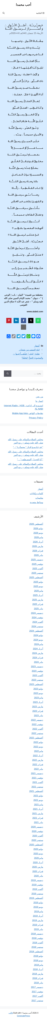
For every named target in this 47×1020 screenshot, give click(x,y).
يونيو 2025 (38, 586)
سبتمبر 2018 (37, 947)
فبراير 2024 (37, 657)
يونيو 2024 (38, 640)
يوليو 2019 (38, 902)
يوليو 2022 (38, 742)
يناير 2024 (38, 662)
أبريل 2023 (38, 702)
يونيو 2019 (38, 907)
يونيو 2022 (38, 746)
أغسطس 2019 (36, 898)
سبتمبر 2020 (37, 840)
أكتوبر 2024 (37, 622)
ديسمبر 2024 (37, 613)
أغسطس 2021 (36, 791)
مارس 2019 (37, 920)
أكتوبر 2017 (37, 996)
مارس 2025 (37, 599)
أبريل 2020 (38, 862)
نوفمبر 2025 (37, 564)
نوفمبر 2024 (37, 617)
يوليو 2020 (38, 849)
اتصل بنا (39, 401)
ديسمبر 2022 (37, 720)
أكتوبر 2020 (37, 836)
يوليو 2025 (38, 582)
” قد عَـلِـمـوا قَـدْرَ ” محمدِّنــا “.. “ (28, 447)
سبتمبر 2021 (37, 787)
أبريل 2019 (38, 916)
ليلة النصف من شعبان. (29, 350)
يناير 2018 (38, 982)
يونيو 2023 (38, 693)
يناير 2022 (38, 769)
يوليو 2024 (38, 635)
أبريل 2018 (38, 969)
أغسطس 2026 (36, 524)
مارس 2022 (37, 760)
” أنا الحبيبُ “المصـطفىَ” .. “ (30, 459)
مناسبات (39, 498)
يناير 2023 (38, 715)
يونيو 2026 (38, 533)
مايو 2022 (38, 751)
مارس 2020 (37, 867)
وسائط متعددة (36, 502)
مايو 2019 (38, 911)
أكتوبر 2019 (37, 889)
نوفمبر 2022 (37, 724)
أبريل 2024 (38, 648)
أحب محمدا (23, 4)
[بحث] (7, 373)
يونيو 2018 (38, 960)
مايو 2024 (38, 644)
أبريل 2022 (38, 755)
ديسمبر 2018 (37, 934)
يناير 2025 (38, 608)
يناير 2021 (38, 822)
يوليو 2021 (38, 795)
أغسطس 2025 (36, 577)
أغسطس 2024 (36, 631)
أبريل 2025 (38, 595)
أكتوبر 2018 (37, 942)
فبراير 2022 (37, 764)
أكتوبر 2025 (37, 568)
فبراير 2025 (37, 604)
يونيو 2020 (38, 853)
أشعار (37, 346)
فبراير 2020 (37, 871)
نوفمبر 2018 (37, 938)
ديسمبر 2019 (37, 880)
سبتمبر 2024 (37, 626)
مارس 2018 (37, 974)
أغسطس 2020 (36, 844)
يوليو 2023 (38, 689)
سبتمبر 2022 (37, 733)
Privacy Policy (36, 418)
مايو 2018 (38, 965)
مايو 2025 (38, 591)
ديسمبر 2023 (37, 666)
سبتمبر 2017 (37, 1000)
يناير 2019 (38, 929)
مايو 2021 (38, 804)
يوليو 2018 (38, 956)
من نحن (39, 396)
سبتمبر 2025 (37, 573)
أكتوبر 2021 (37, 782)
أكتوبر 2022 (37, 729)
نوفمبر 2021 (37, 778)
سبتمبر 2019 (37, 893)
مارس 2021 (37, 813)
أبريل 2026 (38, 542)
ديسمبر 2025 (37, 559)
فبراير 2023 (37, 711)
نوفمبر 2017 (37, 991)
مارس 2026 (37, 546)
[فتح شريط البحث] (3, 13)
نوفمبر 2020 (37, 831)
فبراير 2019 (37, 925)
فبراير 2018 (37, 978)
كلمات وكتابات (36, 493)
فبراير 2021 (37, 818)
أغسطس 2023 (36, 684)
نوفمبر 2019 (37, 885)
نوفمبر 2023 (37, 671)
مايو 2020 (38, 858)
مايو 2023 (38, 697)
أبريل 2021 (38, 809)
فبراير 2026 (37, 550)
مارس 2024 (37, 653)
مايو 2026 (38, 537)
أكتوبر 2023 (37, 675)
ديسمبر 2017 (37, 987)
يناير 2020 (38, 876)
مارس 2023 (37, 706)
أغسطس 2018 (36, 951)
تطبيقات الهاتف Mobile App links (27, 413)
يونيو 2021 (38, 800)
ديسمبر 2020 (37, 827)
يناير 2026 (38, 555)
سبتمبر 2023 (37, 680)
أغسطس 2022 (36, 738)
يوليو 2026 (38, 528)
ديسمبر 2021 (37, 773)
